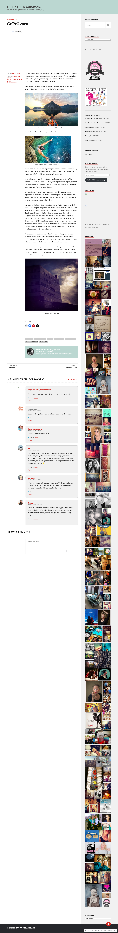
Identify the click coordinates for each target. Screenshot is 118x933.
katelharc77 (33, 478)
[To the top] (108, 924)
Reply (30, 401)
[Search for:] (98, 25)
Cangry (87, 136)
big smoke (29, 339)
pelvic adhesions (32, 341)
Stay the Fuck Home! (91, 118)
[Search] (108, 25)
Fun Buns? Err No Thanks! (93, 123)
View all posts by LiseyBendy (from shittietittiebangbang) (54, 354)
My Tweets (88, 154)
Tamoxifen (43, 341)
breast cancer (13, 19)
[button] (93, 247)
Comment (71, 551)
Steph (30, 503)
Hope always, (89, 127)
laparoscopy (59, 339)
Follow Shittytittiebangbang (96, 180)
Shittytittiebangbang (24, 6)
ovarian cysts (71, 339)
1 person (36, 398)
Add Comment (71, 379)
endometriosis (40, 339)
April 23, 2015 (15, 73)
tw (29, 449)
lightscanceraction (35, 429)
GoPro (50, 339)
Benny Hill (88, 140)
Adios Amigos (89, 131)
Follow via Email (91, 163)
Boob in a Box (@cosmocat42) (39, 390)
